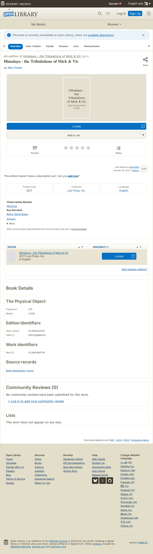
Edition (12, 246)
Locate (76, 126)
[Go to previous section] (4, 46)
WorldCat (12, 206)
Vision (9, 459)
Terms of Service (15, 478)
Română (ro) (128, 506)
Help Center (98, 459)
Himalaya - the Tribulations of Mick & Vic (52, 56)
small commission (79, 229)
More (12, 223)
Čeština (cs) (127, 466)
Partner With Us (15, 467)
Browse (113, 24)
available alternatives (101, 35)
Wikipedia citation (140, 440)
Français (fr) (128, 482)
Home (38, 459)
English (123, 190)
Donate (115, 3)
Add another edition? (134, 269)
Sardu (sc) (126, 510)
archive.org (38, 546)
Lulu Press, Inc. (76, 190)
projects (97, 543)
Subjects (39, 471)
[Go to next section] (149, 46)
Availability (101, 246)
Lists (76, 46)
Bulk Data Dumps (72, 467)
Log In (121, 13)
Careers (10, 471)
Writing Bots (70, 471)
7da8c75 (143, 542)
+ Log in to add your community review (36, 401)
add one (73, 176)
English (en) (127, 474)
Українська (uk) (129, 517)
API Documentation (74, 463)
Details (50, 46)
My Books (38, 24)
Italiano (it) (127, 494)
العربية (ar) (126, 462)
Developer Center (73, 459)
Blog (8, 475)
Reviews (63, 46)
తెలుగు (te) (126, 514)
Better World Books (17, 214)
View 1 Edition (33, 46)
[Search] (100, 13)
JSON (119, 440)
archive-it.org (58, 546)
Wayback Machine (20, 546)
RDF (112, 440)
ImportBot (134, 167)
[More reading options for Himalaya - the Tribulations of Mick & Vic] (143, 135)
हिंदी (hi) (125, 486)
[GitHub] (110, 480)
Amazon (11, 218)
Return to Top (42, 483)
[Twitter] (102, 480)
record (30, 370)
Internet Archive (58, 541)
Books (38, 463)
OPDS (126, 440)
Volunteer (11, 463)
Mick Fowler (15, 67)
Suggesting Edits (101, 467)
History (135, 170)
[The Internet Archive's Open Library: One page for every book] (19, 13)
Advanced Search (44, 478)
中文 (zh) (126, 521)
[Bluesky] (95, 480)
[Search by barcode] (108, 13)
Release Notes (100, 475)
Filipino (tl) (127, 526)
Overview (15, 46)
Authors (39, 467)
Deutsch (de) (128, 470)
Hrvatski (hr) (128, 490)
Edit (144, 168)
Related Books (92, 46)
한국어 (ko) (127, 498)
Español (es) (128, 478)
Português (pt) (129, 502)
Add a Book (98, 471)
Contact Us (98, 463)
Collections (41, 475)
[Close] (143, 35)
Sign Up (135, 13)
